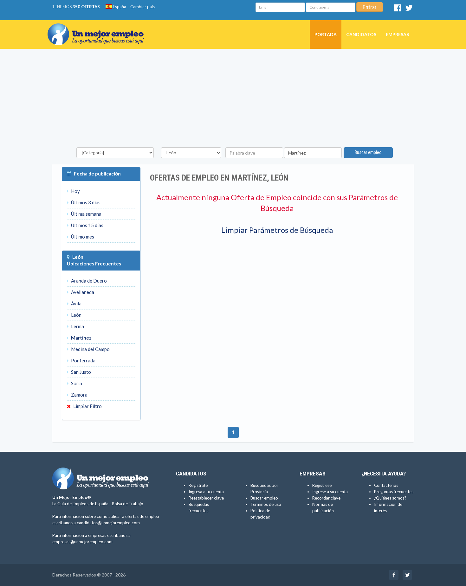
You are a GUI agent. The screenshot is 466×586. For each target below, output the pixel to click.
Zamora (78, 395)
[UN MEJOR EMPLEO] (98, 28)
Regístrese (322, 485)
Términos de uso (265, 504)
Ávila (75, 303)
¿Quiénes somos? (390, 497)
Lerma (77, 326)
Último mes (82, 236)
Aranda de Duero (88, 280)
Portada (325, 34)
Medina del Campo (90, 349)
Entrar (370, 7)
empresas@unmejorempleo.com (82, 541)
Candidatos (361, 34)
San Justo (80, 372)
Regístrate (198, 485)
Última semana (85, 214)
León (77, 257)
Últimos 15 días (86, 225)
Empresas (397, 34)
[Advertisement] (233, 99)
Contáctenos (386, 485)
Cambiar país (142, 6)
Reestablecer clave (206, 497)
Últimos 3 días (85, 202)
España (119, 6)
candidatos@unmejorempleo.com (108, 522)
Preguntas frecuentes (393, 491)
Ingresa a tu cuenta (206, 491)
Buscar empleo (368, 152)
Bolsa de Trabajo (127, 503)
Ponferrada (82, 360)
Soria (76, 383)
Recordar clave (326, 497)
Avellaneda (82, 292)
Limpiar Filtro (87, 406)
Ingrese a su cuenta (330, 491)
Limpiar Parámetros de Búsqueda (277, 229)
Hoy (75, 191)
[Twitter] (409, 9)
